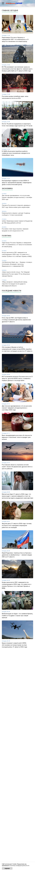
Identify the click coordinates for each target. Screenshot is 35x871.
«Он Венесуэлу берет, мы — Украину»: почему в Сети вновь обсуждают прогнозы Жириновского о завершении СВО (17, 263)
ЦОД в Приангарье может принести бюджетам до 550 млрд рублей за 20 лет (17, 221)
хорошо (7, 868)
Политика (6, 236)
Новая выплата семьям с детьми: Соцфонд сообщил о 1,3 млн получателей (16, 213)
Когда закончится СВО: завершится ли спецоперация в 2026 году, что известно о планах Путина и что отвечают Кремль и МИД (17, 253)
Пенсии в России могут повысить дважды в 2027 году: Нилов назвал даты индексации (16, 205)
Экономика (7, 188)
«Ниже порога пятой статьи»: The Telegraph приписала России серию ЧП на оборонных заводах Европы (16, 273)
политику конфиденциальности (19, 865)
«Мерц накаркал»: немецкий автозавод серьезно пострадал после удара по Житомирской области (14, 283)
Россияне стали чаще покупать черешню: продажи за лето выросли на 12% (15, 229)
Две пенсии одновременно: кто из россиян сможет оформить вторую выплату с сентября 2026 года (17, 196)
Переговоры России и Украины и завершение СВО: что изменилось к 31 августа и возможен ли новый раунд (17, 243)
